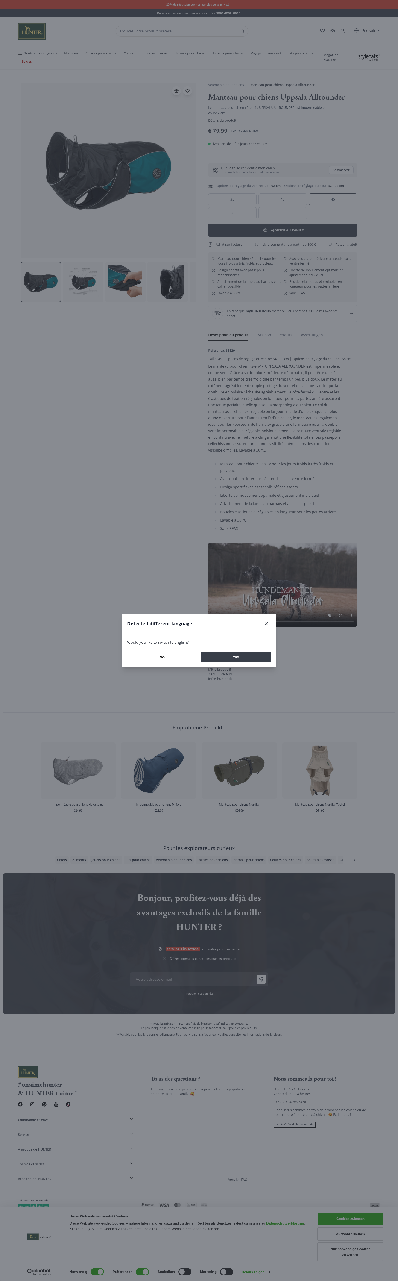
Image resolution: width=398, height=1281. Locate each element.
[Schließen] (266, 623)
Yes (236, 657)
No (162, 657)
